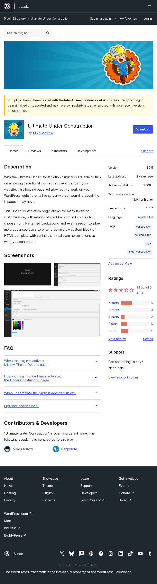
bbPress (12, 528)
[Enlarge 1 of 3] (45, 268)
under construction (139, 251)
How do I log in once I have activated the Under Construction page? (33, 378)
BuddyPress (15, 535)
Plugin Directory (15, 18)
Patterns (48, 500)
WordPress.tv (93, 500)
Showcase (50, 478)
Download (143, 129)
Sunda (18, 554)
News (8, 486)
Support (147, 151)
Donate (126, 493)
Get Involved (128, 478)
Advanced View (120, 263)
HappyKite (69, 449)
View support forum (123, 377)
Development (86, 151)
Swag (125, 500)
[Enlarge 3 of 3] (95, 295)
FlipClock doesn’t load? (21, 406)
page (148, 243)
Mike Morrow (43, 133)
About (8, 478)
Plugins (47, 493)
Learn (85, 478)
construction (143, 226)
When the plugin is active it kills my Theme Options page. (26, 363)
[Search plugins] (47, 33)
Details (13, 151)
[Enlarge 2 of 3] (95, 268)
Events (124, 486)
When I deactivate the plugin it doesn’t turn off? (40, 393)
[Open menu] (150, 6)
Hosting (10, 493)
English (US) (145, 217)
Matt (10, 521)
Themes (48, 486)
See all (148, 339)
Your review (117, 339)
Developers (89, 493)
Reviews (34, 151)
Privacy (9, 500)
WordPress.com (18, 514)
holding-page (143, 234)
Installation (58, 151)
